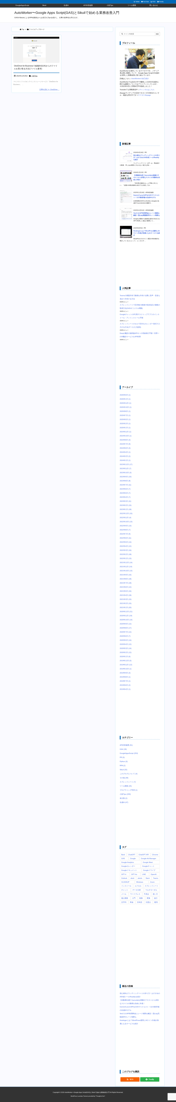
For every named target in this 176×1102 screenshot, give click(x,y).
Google (133, 858)
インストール (126, 886)
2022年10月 (126, 522)
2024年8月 (125, 440)
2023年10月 (125, 473)
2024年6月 (125, 448)
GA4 (123, 749)
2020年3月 (125, 648)
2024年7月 (125, 444)
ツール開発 (126, 786)
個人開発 (124, 898)
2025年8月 (125, 411)
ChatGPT (131, 855)
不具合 (146, 894)
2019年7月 (125, 681)
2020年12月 (126, 611)
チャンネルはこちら (146, 90)
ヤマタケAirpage (144, 95)
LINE (144, 874)
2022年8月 (125, 530)
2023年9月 (125, 477)
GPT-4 (123, 874)
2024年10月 (125, 436)
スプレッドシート (128, 782)
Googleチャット (148, 866)
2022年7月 (125, 534)
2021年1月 (125, 607)
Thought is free (100, 1096)
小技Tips (34, 76)
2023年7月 (125, 485)
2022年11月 (125, 517)
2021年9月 (125, 575)
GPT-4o (134, 874)
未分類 (123, 798)
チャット (124, 890)
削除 (141, 898)
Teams (155, 878)
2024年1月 (125, 460)
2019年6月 (125, 685)
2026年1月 (125, 399)
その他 (124, 778)
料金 (131, 902)
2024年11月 (125, 432)
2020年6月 (125, 636)
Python (124, 761)
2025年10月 (125, 407)
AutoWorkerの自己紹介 (140, 78)
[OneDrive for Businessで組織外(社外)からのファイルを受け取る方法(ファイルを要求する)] (36, 50)
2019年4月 (125, 689)
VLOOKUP (125, 882)
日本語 (139, 902)
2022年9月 (125, 526)
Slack (148, 878)
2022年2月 (125, 554)
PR (122, 757)
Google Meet (148, 862)
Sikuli (123, 770)
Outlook (124, 878)
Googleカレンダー (128, 866)
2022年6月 (125, 538)
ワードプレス (135, 894)
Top (23, 29)
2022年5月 (125, 542)
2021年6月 (125, 587)
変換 (148, 898)
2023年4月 (125, 497)
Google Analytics (127, 862)
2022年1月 (125, 558)
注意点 (148, 902)
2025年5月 (125, 419)
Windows (139, 882)
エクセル (138, 886)
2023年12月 (126, 464)
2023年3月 (125, 501)
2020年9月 (125, 624)
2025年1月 (125, 428)
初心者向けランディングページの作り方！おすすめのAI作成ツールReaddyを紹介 (146, 157)
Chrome (155, 855)
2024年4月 (125, 452)
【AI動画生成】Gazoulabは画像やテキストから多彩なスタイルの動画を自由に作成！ (146, 177)
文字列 (123, 902)
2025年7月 (125, 415)
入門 (133, 898)
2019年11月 (126, 665)
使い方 (155, 894)
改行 (155, 898)
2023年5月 (125, 493)
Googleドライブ (149, 870)
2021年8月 (125, 579)
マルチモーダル (151, 890)
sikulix (140, 878)
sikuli (132, 878)
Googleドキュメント (129, 870)
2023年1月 (125, 509)
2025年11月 (125, 403)
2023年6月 (125, 489)
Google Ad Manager (148, 858)
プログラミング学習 (128, 790)
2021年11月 (126, 567)
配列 (156, 902)
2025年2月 (125, 423)
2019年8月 (125, 677)
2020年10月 (126, 620)
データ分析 (136, 890)
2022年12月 (126, 513)
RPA (122, 765)
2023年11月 (125, 468)
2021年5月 (125, 591)
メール (123, 894)
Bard (123, 855)
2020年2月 (125, 652)
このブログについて (128, 774)
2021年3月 (125, 599)
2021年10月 (126, 571)
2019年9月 (125, 673)
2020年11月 (126, 616)
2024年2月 (125, 456)
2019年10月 (125, 669)
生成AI (124, 802)
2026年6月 (125, 395)
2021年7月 (125, 583)
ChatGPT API (144, 855)
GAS (123, 858)
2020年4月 (125, 644)
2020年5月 (125, 640)
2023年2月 (125, 505)
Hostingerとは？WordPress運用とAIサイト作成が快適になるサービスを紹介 (146, 233)
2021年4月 (125, 595)
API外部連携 (126, 745)
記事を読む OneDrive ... (49, 89)
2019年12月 (125, 661)
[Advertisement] (140, 119)
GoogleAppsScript (129, 753)
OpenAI (153, 874)
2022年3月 (125, 550)
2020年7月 (125, 632)
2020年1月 (125, 656)
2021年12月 (126, 562)
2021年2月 (125, 603)
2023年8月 (125, 481)
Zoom (152, 882)
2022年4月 (125, 546)
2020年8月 (125, 628)
